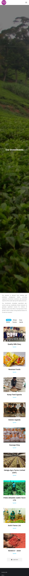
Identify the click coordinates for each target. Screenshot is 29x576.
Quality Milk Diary (14, 344)
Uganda (21, 322)
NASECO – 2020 (14, 551)
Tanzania (14, 322)
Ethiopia (15, 320)
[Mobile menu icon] (26, 2)
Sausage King (14, 445)
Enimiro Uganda (14, 420)
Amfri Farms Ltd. (14, 526)
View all (8, 320)
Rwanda (8, 322)
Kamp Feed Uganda (14, 395)
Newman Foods (14, 369)
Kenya (20, 320)
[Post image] (14, 334)
